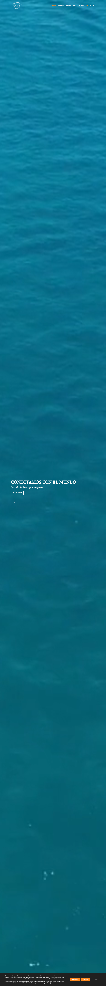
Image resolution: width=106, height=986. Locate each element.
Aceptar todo (75, 979)
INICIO (54, 6)
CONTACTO (81, 6)
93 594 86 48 (17, 493)
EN (94, 6)
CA (90, 6)
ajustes (51, 983)
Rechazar (85, 979)
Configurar (95, 979)
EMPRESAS (61, 6)
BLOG (74, 6)
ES (87, 6)
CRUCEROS (68, 6)
